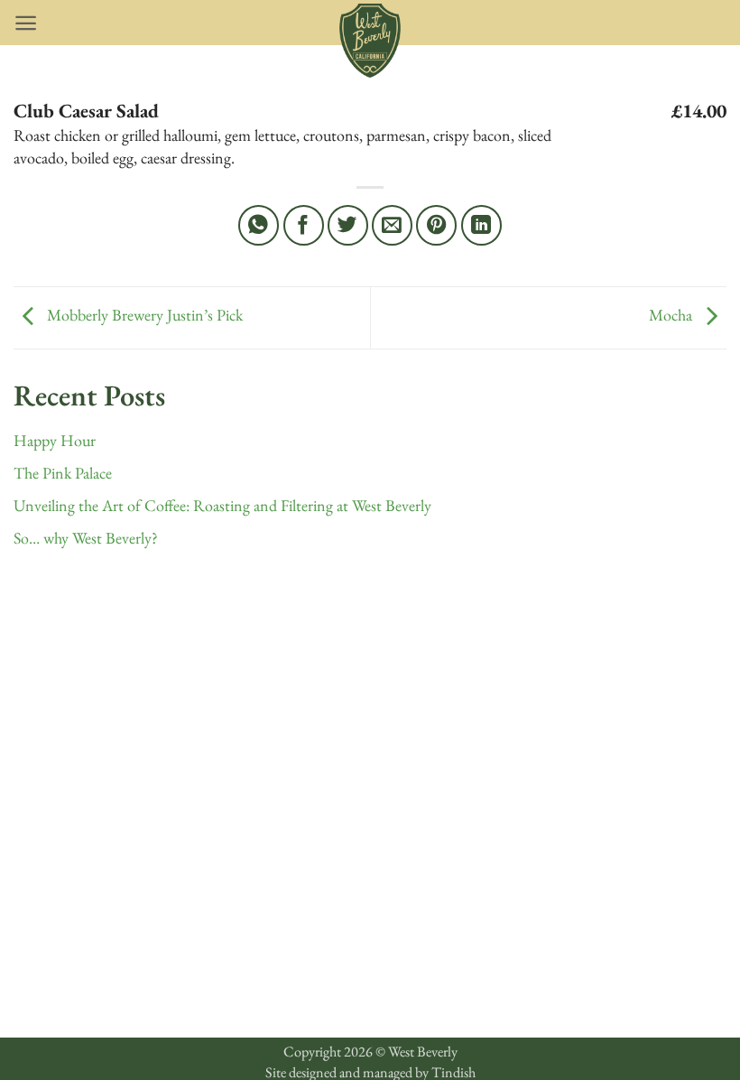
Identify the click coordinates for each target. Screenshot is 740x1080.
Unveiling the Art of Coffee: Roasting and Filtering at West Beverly (222, 505)
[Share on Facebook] (303, 225)
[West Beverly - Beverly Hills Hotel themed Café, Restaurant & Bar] (370, 40)
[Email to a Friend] (392, 225)
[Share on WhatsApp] (258, 225)
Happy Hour (55, 440)
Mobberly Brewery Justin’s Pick (143, 314)
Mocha (672, 314)
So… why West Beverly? (86, 537)
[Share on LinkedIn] (481, 225)
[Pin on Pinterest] (436, 225)
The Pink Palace (63, 472)
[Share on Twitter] (348, 225)
